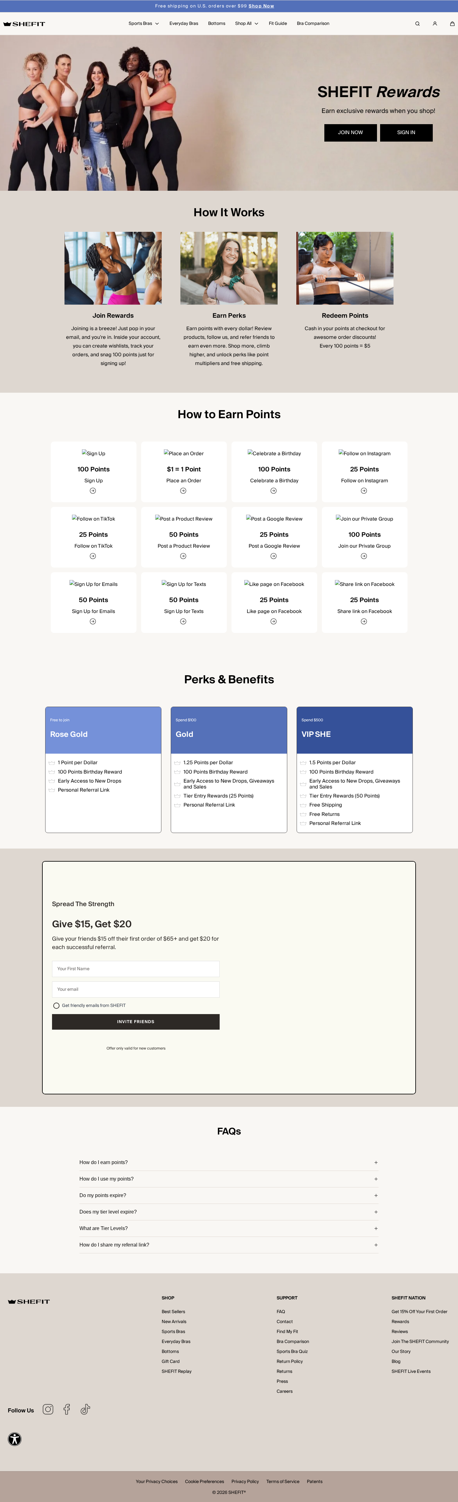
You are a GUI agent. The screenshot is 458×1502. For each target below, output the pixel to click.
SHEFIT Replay (177, 1371)
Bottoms (170, 1351)
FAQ (281, 1312)
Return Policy (290, 1361)
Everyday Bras (176, 1341)
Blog (396, 1361)
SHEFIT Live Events (411, 1371)
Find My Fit (287, 1332)
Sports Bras (173, 1332)
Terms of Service (282, 1482)
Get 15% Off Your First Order (419, 1312)
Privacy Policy (245, 1482)
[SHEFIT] (24, 23)
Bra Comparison (293, 1341)
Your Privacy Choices (157, 1482)
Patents (314, 1482)
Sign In (406, 132)
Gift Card (171, 1361)
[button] (452, 23)
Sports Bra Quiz (292, 1351)
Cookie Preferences (204, 1482)
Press (282, 1381)
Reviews (400, 1332)
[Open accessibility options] (14, 1439)
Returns (284, 1371)
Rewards (400, 1322)
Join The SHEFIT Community (420, 1341)
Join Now (350, 132)
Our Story (401, 1351)
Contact (285, 1322)
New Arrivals (174, 1322)
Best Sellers (173, 1312)
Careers (285, 1391)
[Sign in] (434, 23)
